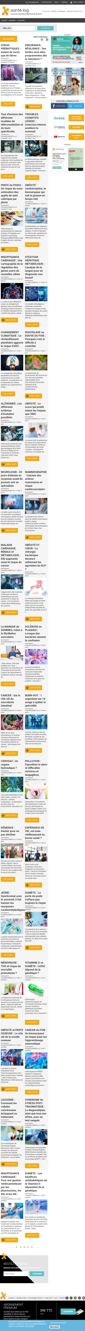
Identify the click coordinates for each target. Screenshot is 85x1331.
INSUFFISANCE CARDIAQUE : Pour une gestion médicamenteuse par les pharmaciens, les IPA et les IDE (11, 1184)
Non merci (54, 1327)
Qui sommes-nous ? (35, 1298)
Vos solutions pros (76, 137)
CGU (55, 1298)
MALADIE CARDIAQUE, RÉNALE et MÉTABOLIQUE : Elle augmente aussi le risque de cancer (11, 555)
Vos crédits (76, 127)
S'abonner (37, 1274)
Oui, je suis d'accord (58, 1323)
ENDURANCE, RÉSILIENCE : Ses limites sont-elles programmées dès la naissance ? (36, 52)
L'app (56, 2)
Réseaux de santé (72, 11)
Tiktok (79, 1298)
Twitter (71, 1298)
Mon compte (78, 2)
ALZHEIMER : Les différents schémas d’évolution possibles (11, 410)
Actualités (46, 11)
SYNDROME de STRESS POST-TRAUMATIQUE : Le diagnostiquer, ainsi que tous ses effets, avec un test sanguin (35, 1110)
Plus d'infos (29, 1326)
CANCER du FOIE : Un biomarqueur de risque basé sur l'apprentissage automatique (36, 1036)
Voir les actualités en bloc (47, 39)
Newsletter (21, 1298)
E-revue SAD (47, 2)
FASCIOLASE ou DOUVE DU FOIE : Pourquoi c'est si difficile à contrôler (35, 339)
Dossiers (53, 11)
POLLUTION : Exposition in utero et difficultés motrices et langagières (36, 768)
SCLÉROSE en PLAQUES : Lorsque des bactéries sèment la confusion (35, 633)
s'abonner (68, 1312)
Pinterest (75, 1298)
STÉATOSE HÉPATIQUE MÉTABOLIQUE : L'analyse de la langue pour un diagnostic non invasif (35, 267)
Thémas (64, 2)
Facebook (67, 1298)
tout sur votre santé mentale (76, 118)
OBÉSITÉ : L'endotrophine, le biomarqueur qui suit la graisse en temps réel (35, 192)
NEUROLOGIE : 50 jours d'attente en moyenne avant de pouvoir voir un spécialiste (12, 478)
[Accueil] (6, 11)
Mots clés (7, 28)
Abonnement (61, 11)
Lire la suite (8, 104)
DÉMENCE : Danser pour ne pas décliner (10, 831)
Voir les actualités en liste (42, 39)
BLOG (80, 11)
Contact (62, 1298)
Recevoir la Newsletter (67, 101)
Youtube (83, 1298)
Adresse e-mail (10, 1270)
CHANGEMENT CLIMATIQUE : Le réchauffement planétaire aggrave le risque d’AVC (12, 339)
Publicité (48, 1298)
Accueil (4, 20)
